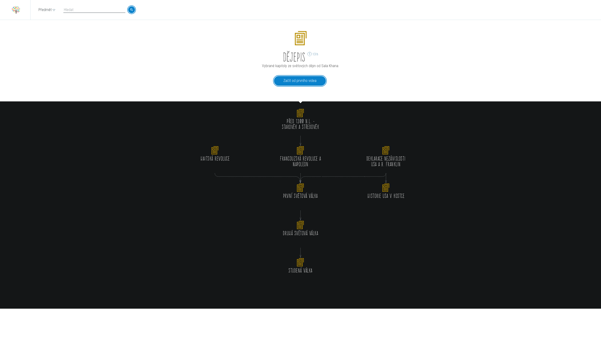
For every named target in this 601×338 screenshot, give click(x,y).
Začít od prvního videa (299, 80)
